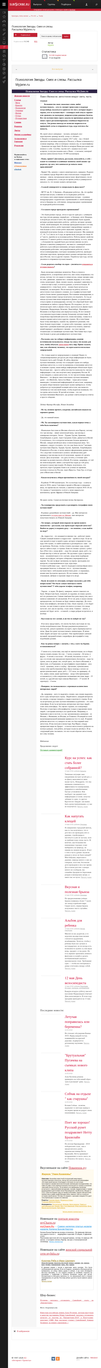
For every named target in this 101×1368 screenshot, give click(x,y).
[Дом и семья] (4, 30)
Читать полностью (56, 1242)
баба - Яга (64, 1265)
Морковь (66, 1204)
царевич (77, 1263)
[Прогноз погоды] (4, 60)
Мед (61, 1206)
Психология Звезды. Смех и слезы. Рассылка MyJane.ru (32, 28)
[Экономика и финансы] (4, 77)
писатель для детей (61, 1263)
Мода (17, 102)
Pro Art (33, 16)
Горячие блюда (54, 1200)
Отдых (18, 115)
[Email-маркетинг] (4, 82)
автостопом (64, 344)
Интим (18, 113)
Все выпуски (57, 69)
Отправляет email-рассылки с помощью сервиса (54, 10)
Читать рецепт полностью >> (73, 1212)
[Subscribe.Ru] (19, 4)
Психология (20, 107)
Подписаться (25, 35)
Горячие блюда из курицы (51, 1202)
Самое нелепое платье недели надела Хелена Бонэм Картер (66, 1227)
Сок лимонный (69, 1206)
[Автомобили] (4, 21)
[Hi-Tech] (4, 38)
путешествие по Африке (61, 515)
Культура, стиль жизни (20, 16)
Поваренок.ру (77, 1168)
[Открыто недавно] (4, 17)
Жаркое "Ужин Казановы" (57, 1174)
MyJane (51, 45)
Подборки (66, 4)
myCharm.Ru (47, 1226)
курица (71, 1263)
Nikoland (93, 1357)
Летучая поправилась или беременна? (77, 1021)
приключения (56, 1265)
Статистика (49, 51)
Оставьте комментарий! (51, 749)
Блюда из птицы (67, 1200)
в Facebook (17, 169)
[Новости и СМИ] (4, 51)
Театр (41, 16)
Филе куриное (74, 1204)
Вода (89, 1206)
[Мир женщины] (4, 34)
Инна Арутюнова (47, 1263)
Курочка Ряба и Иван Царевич (58, 1260)
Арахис (57, 1206)
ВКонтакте (18, 163)
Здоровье (19, 110)
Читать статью (47, 1281)
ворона (86, 1263)
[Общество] (4, 56)
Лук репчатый (57, 1204)
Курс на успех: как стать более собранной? (78, 762)
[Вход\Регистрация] (87, 4)
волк (43, 1265)
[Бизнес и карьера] (4, 25)
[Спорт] (4, 64)
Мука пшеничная (81, 1206)
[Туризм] (4, 73)
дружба (47, 1265)
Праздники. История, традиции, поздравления (77, 987)
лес (82, 1263)
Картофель (61, 1208)
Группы (51, 4)
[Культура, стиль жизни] (4, 47)
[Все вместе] (4, 12)
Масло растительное (49, 1208)
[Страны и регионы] (4, 69)
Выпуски (37, 4)
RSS (35, 41)
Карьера (83, 771)
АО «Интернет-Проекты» (21, 1359)
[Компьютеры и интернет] (4, 43)
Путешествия (21, 118)
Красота (18, 105)
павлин (71, 1265)
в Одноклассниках (20, 166)
